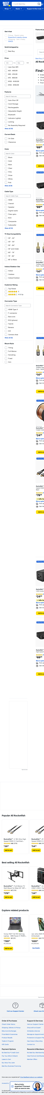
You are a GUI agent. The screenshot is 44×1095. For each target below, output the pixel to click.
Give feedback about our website (31, 1077)
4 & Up (20, 294)
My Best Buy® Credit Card (10, 1052)
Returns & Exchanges (9, 1031)
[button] (8, 9)
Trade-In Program (8, 1041)
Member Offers (32, 1059)
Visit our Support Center (35, 1024)
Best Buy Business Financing (11, 1066)
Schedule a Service (33, 1031)
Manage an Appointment (35, 1034)
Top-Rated (12, 289)
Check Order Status (8, 1024)
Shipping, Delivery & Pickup (11, 1027)
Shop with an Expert (34, 1027)
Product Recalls (7, 1038)
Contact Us (31, 1044)
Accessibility (5, 1083)
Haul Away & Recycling (34, 1041)
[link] (10, 843)
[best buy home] (6, 4)
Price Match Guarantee (9, 1034)
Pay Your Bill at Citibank (10, 1056)
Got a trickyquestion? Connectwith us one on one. (22, 1086)
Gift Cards (5, 1044)
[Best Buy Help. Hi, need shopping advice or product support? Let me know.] (37, 1086)
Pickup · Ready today (16, 35)
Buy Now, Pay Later (8, 1063)
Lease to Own (6, 1059)
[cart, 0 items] (42, 4)
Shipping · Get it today (16, 39)
